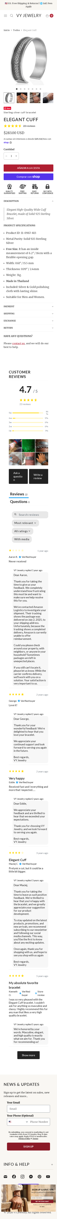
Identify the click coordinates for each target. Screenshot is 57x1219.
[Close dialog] (54, 1186)
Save (8, 108)
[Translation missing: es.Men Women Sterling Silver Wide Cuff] (35, 97)
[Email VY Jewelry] (7, 1176)
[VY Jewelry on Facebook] (15, 1176)
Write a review (38, 476)
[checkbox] (22, 539)
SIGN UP (28, 1146)
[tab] (20, 502)
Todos (16, 30)
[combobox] (18, 1121)
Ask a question (17, 476)
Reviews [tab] (19, 494)
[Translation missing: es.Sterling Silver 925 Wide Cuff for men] (22, 97)
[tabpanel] (28, 785)
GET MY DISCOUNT (42, 1201)
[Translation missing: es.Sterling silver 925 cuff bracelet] (48, 97)
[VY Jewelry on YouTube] (49, 1176)
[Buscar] (12, 15)
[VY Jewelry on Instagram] (24, 1176)
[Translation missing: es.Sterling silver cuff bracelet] (9, 97)
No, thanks (42, 1206)
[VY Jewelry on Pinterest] (41, 1176)
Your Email (13, 1102)
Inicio (7, 30)
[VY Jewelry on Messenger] (32, 1176)
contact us (18, 343)
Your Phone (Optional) (20, 1115)
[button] (28, 201)
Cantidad (9, 149)
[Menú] (5, 15)
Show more (28, 1055)
